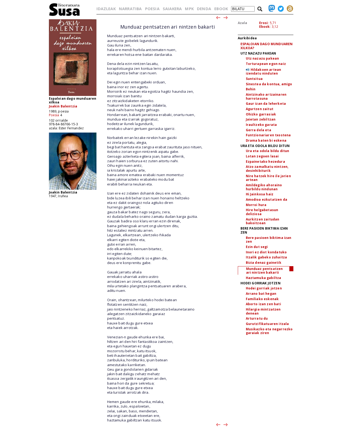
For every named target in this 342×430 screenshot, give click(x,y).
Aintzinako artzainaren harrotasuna (266, 96)
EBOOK (221, 8)
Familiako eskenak (262, 299)
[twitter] (279, 8)
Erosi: (264, 23)
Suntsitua (254, 78)
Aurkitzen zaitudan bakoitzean (262, 221)
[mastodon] (270, 8)
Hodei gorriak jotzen (264, 288)
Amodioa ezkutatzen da (266, 199)
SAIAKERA (172, 8)
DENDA (204, 8)
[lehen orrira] (64, 15)
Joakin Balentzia (63, 106)
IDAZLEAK (106, 8)
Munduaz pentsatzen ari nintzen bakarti (264, 270)
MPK (189, 8)
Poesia (54, 115)
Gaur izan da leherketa (266, 103)
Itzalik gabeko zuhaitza (266, 257)
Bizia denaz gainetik (263, 262)
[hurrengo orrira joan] (226, 18)
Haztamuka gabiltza (263, 278)
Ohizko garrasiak (261, 114)
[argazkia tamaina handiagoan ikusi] (72, 189)
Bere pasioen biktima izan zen (269, 239)
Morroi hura (256, 205)
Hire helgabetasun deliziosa (262, 212)
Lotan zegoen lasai (262, 156)
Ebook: (265, 26)
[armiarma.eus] (288, 8)
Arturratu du (257, 318)
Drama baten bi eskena (266, 140)
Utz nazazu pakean (262, 58)
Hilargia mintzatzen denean (263, 311)
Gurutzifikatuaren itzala (267, 323)
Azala (242, 23)
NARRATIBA (130, 8)
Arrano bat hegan (261, 293)
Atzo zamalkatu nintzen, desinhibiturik (267, 168)
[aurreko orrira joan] (218, 18)
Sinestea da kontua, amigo (269, 84)
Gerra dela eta (258, 130)
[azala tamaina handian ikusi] (72, 95)
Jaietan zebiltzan (261, 119)
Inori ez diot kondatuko (266, 252)
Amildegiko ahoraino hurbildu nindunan (264, 187)
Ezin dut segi (257, 247)
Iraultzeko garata (261, 124)
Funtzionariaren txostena (268, 135)
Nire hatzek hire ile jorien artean (268, 178)
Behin (251, 89)
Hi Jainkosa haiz (260, 194)
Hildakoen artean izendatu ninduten (263, 71)
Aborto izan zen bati (263, 304)
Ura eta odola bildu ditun (267, 151)
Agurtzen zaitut (259, 109)
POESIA (152, 8)
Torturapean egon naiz (266, 63)
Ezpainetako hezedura (265, 161)
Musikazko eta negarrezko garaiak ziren (269, 331)
